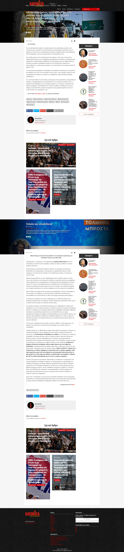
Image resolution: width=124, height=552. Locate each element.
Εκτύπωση (50, 110)
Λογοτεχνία (52, 521)
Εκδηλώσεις (70, 9)
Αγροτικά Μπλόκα (38, 99)
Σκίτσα (64, 9)
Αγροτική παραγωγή (63, 99)
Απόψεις (59, 5)
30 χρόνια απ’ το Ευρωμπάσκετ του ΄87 (59, 540)
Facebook (30, 110)
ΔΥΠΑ (58, 101)
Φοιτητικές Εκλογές (55, 541)
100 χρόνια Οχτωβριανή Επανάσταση (59, 538)
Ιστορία (65, 5)
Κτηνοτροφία (65, 101)
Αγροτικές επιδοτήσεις (51, 99)
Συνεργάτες (77, 9)
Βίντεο (59, 9)
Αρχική (27, 5)
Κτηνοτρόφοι (31, 104)
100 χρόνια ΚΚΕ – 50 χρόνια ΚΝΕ (57, 537)
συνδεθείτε (43, 133)
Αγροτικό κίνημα (31, 101)
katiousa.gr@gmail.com (30, 523)
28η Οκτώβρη (53, 543)
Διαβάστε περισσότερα (40, 122)
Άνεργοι (52, 101)
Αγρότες (30, 99)
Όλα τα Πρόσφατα (89, 114)
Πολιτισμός (40, 5)
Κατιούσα (29, 40)
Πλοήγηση (52, 4)
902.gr (73, 384)
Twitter (36, 110)
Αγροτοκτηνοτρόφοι (42, 101)
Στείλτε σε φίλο (59, 110)
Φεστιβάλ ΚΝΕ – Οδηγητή (56, 544)
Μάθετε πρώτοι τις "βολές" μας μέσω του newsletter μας (86, 516)
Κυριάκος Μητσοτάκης (33, 390)
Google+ (43, 110)
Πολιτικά (33, 5)
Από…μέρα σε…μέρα (40, 93)
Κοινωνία (46, 5)
